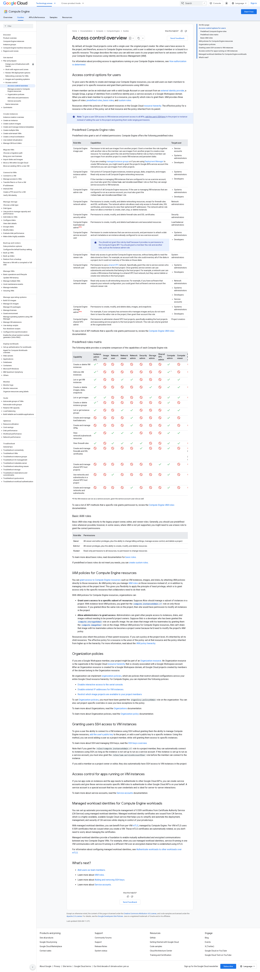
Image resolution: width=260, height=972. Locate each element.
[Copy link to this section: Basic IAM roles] (94, 516)
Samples (53, 17)
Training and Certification (160, 955)
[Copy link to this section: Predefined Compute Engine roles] (117, 130)
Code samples (156, 946)
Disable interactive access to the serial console (100, 684)
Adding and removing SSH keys (109, 879)
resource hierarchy (152, 106)
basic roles (108, 100)
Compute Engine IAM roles (161, 331)
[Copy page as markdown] (138, 38)
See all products (46, 938)
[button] (17, 47)
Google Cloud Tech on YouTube (218, 955)
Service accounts (125, 793)
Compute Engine (19, 11)
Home (74, 31)
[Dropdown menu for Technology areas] (55, 3)
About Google (45, 966)
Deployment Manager (154, 161)
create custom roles (138, 562)
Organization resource (150, 660)
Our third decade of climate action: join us (111, 966)
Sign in (254, 3)
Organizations (120, 708)
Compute (99, 31)
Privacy (57, 966)
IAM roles (133, 583)
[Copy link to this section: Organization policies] (106, 654)
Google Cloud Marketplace (51, 946)
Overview (7, 17)
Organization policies (89, 699)
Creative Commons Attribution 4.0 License (140, 913)
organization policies (111, 676)
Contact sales (45, 951)
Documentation (86, 31)
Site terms (67, 966)
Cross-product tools (71, 3)
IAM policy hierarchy (145, 643)
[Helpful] (182, 31)
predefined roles (94, 100)
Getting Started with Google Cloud (164, 942)
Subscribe (228, 966)
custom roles (125, 100)
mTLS (135, 825)
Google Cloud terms (82, 966)
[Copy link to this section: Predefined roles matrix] (104, 342)
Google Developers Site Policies (110, 916)
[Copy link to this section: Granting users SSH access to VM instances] (139, 724)
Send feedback (177, 38)
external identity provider (172, 90)
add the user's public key (101, 734)
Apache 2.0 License (74, 916)
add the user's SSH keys (155, 117)
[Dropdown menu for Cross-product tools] (84, 3)
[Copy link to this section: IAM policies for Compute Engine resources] (139, 573)
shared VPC (114, 265)
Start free (248, 11)
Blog (207, 938)
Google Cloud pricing (48, 942)
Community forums (103, 938)
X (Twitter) (209, 946)
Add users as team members (91, 870)
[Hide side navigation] (32, 967)
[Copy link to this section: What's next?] (93, 863)
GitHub (153, 938)
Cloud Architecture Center (161, 951)
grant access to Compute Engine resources (100, 580)
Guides (20, 17)
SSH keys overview (137, 743)
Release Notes (101, 946)
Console (217, 3)
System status (101, 951)
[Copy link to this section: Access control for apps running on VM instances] (147, 774)
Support (98, 942)
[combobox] (193, 3)
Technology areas (44, 3)
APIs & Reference (37, 17)
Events (208, 942)
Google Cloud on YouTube (216, 951)
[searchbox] (18, 26)
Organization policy (130, 714)
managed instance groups (117, 161)
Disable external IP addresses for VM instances (100, 689)
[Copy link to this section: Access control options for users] (123, 75)
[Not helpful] (186, 31)
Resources (67, 17)
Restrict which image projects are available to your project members (110, 694)
